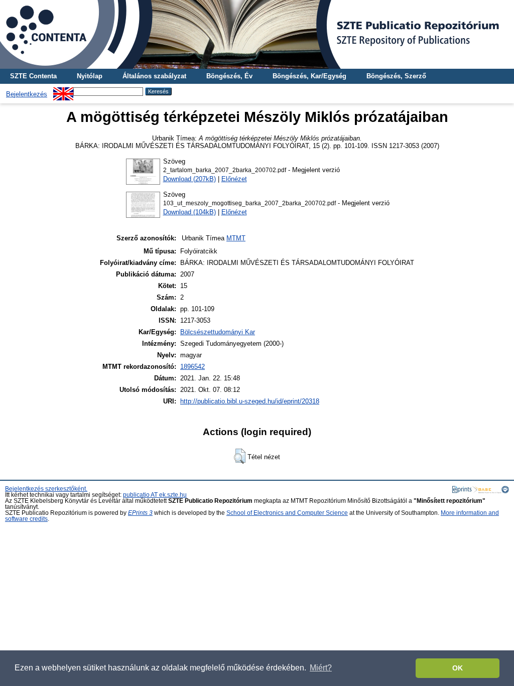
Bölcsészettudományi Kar (217, 332)
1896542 (192, 366)
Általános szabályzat (154, 76)
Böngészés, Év (229, 76)
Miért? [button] (321, 667)
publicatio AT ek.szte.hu (155, 495)
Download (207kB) (189, 179)
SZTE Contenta (33, 76)
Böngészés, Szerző (396, 76)
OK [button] (457, 668)
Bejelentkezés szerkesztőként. (46, 489)
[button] (239, 456)
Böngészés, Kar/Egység (309, 76)
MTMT (235, 238)
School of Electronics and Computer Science (287, 513)
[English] (63, 91)
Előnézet (234, 179)
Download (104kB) (189, 212)
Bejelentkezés (26, 94)
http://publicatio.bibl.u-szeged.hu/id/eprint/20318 (249, 401)
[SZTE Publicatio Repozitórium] (257, 34)
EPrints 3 (140, 513)
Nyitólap (89, 76)
